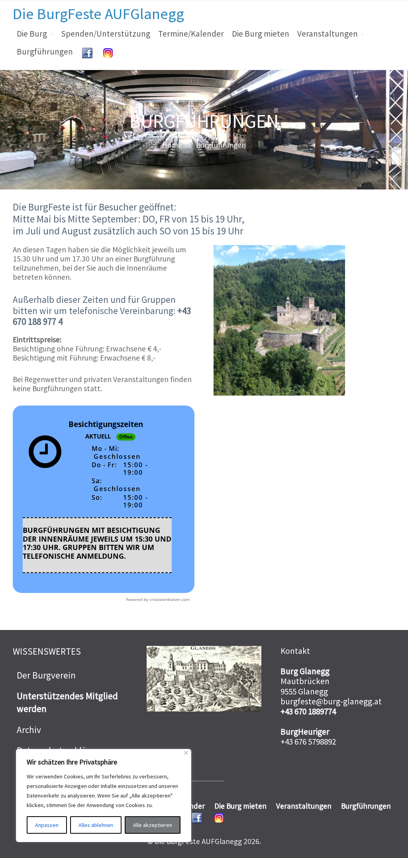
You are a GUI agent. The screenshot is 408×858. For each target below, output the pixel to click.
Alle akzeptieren (152, 825)
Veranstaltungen (327, 33)
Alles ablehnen (95, 825)
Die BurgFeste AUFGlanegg (98, 13)
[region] (103, 795)
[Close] (186, 753)
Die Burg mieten (260, 33)
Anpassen (47, 825)
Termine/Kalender (191, 33)
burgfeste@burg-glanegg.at (331, 701)
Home (172, 145)
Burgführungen (45, 51)
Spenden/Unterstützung (105, 33)
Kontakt (295, 650)
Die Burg (32, 33)
